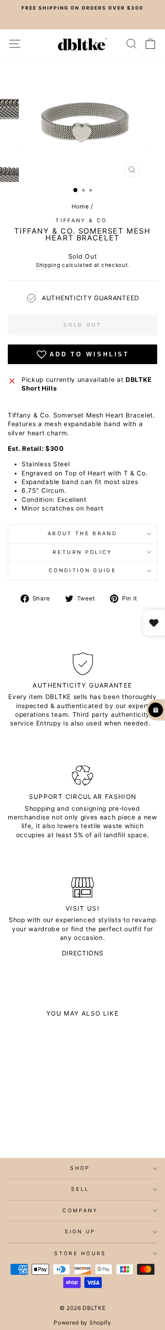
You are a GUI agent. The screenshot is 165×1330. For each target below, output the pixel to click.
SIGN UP (80, 1231)
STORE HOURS (80, 1253)
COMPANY (80, 1210)
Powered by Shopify (82, 1322)
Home (80, 206)
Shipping (48, 265)
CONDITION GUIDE (82, 570)
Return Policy (82, 552)
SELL (80, 1189)
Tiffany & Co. (82, 220)
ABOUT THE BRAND (82, 533)
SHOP (80, 1168)
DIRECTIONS (83, 953)
